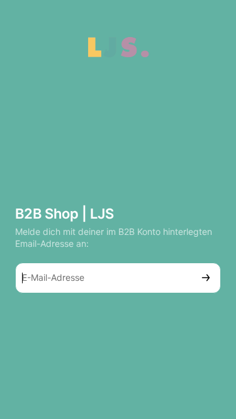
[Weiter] (205, 278)
